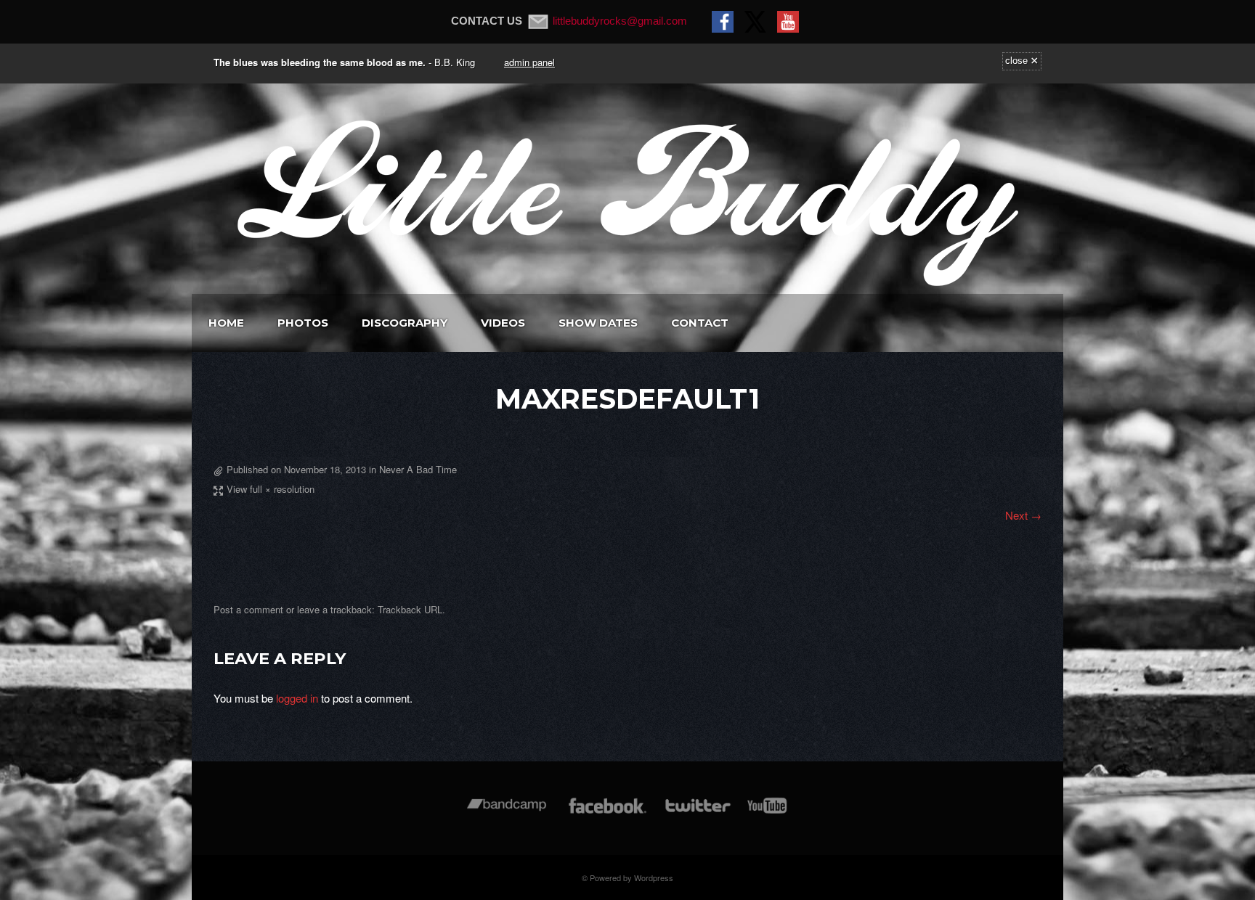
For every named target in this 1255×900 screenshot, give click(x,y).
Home (226, 323)
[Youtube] (767, 812)
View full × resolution (270, 489)
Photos (302, 323)
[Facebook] (607, 812)
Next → (1023, 515)
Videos (503, 323)
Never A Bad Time (418, 469)
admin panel (529, 62)
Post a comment (248, 609)
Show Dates (598, 323)
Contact (699, 323)
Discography (404, 323)
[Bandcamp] (506, 812)
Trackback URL (410, 609)
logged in (297, 697)
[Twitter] (697, 812)
